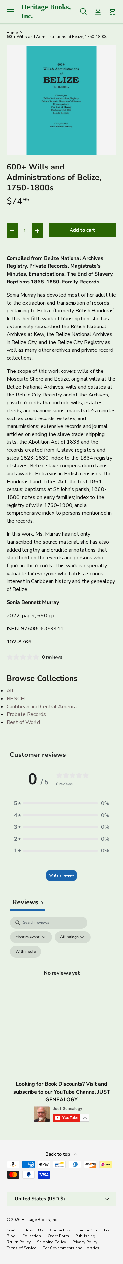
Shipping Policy (51, 1242)
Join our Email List (94, 1230)
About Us (34, 1230)
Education (31, 1236)
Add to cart (82, 230)
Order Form (58, 1236)
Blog (11, 1236)
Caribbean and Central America (42, 706)
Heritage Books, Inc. (39, 1219)
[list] (61, 100)
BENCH (16, 698)
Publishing (85, 1236)
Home (12, 32)
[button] (61, 803)
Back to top (58, 1154)
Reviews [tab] (27, 902)
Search (13, 1230)
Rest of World (23, 722)
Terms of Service (21, 1248)
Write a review (61, 875)
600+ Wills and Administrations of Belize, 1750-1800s (57, 37)
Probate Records (26, 714)
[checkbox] (25, 952)
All (10, 690)
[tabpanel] (61, 980)
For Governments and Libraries (71, 1248)
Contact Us (60, 1230)
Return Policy (19, 1242)
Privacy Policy (84, 1242)
